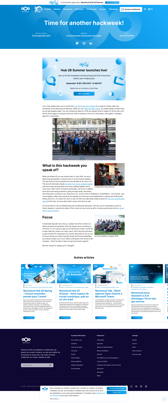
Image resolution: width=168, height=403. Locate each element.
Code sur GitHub (102, 361)
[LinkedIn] (91, 43)
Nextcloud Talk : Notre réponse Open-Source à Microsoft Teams (108, 293)
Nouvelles (97, 36)
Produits (48, 9)
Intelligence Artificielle (139, 287)
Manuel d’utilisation (102, 350)
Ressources (67, 9)
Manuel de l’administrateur (105, 347)
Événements (86, 36)
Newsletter (100, 372)
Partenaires (79, 9)
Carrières (74, 343)
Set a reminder (84, 94)
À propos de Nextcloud (78, 335)
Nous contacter (137, 350)
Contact (145, 9)
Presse (73, 354)
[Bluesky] (84, 43)
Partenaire (134, 289)
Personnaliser (54, 399)
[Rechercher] (50, 365)
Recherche (100, 368)
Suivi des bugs (136, 354)
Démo (134, 347)
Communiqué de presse (45, 287)
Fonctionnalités (75, 368)
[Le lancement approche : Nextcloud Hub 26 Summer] (54, 2)
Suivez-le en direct (112, 2)
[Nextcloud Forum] (131, 386)
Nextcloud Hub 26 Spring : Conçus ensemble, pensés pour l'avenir (37, 293)
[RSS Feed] (146, 386)
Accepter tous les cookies (116, 388)
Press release (142, 289)
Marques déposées (77, 365)
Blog (26, 287)
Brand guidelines (76, 361)
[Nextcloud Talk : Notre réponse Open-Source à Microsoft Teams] (110, 273)
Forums (134, 343)
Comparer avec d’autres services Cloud (109, 365)
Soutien (134, 340)
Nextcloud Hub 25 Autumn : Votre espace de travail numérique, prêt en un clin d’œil (74, 295)
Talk (117, 287)
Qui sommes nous (76, 340)
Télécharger (113, 9)
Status (99, 375)
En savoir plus (28, 317)
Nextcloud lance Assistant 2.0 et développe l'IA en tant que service (143, 297)
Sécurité (99, 354)
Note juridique (75, 358)
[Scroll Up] (164, 399)
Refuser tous (116, 392)
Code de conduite (76, 347)
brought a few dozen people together (79, 184)
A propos (102, 9)
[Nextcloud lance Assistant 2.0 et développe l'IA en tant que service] (146, 273)
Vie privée (74, 350)
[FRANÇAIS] (150, 9)
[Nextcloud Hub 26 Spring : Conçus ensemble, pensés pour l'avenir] (38, 273)
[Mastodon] (77, 43)
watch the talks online (92, 109)
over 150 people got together (84, 106)
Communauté (91, 9)
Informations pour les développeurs (108, 358)
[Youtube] (136, 386)
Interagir (135, 335)
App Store (100, 343)
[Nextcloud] (32, 9)
